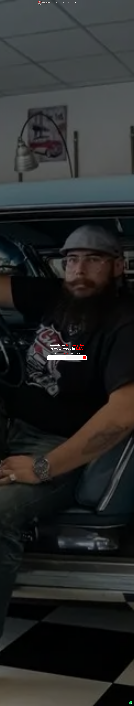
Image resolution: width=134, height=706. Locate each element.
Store (69, 2)
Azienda (74, 2)
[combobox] (56, 357)
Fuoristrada (78, 353)
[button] (131, 703)
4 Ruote (62, 2)
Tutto (54, 353)
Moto (72, 353)
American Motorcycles (63, 353)
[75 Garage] (44, 2)
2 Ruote (55, 2)
